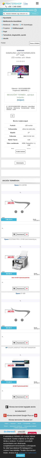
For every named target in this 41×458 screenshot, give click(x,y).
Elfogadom (20, 455)
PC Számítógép (26, 25)
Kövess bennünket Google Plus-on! (20, 415)
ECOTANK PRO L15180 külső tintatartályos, (23, 239)
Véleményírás (20, 163)
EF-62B (22, 293)
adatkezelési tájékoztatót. (28, 452)
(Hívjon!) (20, 100)
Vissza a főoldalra (34, 43)
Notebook (6, 25)
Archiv (34, 423)
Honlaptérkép (26, 423)
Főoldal (3, 43)
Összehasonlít (20, 234)
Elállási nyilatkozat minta (20, 427)
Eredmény (34, 13)
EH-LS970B (23, 185)
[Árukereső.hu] (9, 432)
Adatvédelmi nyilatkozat (16, 426)
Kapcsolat (13, 423)
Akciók (19, 423)
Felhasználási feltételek (30, 426)
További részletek (20, 151)
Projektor (6, 28)
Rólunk (6, 426)
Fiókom (6, 423)
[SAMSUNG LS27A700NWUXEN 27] (20, 72)
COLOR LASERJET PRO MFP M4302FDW (21, 348)
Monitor (16, 25)
